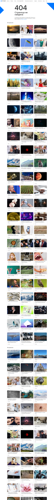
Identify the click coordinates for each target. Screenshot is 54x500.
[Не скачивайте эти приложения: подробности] (40, 191)
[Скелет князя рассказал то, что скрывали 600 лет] (40, 449)
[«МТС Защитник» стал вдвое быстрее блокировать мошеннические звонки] (27, 379)
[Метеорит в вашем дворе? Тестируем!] (13, 245)
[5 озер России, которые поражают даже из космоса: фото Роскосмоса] (13, 232)
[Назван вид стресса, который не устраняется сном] (13, 490)
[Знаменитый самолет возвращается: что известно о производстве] (27, 476)
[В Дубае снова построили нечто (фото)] (27, 178)
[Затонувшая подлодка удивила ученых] (27, 436)
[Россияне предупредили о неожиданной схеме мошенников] (27, 125)
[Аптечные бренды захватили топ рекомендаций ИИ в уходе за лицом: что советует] (40, 365)
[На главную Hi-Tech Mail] (4, 1)
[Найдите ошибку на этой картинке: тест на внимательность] (27, 205)
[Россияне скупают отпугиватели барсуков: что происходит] (40, 325)
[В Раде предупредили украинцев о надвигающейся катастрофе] (27, 44)
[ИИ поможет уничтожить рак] (13, 365)
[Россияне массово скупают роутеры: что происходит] (40, 58)
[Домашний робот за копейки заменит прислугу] (27, 258)
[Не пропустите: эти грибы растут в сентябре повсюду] (40, 392)
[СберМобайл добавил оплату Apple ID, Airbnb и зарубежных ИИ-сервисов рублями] (27, 352)
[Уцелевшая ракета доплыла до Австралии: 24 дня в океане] (13, 436)
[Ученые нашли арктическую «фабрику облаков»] (27, 298)
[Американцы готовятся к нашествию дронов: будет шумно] (13, 419)
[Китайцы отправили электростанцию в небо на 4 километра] (27, 71)
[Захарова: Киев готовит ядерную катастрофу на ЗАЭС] (13, 405)
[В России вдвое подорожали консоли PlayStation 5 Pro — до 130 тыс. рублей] (27, 98)
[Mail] (1, 1)
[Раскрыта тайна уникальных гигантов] (40, 463)
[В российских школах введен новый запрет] (40, 312)
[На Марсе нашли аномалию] (40, 178)
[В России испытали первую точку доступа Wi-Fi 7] (27, 232)
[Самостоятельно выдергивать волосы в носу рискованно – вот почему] (13, 258)
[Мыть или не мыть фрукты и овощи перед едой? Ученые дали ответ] (40, 138)
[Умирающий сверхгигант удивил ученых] (40, 436)
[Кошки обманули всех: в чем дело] (13, 58)
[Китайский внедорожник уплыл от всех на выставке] (13, 352)
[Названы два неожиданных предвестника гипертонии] (27, 58)
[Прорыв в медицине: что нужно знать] (40, 490)
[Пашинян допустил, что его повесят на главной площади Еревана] (13, 191)
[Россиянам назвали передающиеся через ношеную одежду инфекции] (40, 352)
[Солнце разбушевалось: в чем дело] (13, 218)
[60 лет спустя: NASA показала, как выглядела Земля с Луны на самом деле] (13, 44)
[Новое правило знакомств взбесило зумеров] (40, 85)
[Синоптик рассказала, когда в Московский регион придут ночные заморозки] (27, 405)
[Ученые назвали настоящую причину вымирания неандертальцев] (13, 178)
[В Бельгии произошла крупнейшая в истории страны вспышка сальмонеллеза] (40, 272)
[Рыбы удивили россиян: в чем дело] (40, 31)
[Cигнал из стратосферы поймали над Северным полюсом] (40, 476)
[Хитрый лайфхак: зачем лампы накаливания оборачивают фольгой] (27, 490)
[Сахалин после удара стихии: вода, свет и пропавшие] (40, 339)
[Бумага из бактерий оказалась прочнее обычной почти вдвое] (27, 325)
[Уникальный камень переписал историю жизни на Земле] (13, 31)
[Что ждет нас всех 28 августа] (13, 138)
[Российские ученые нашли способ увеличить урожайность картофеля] (27, 191)
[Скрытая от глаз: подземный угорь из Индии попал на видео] (40, 232)
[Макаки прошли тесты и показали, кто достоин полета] (40, 165)
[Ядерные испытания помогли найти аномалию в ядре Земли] (27, 365)
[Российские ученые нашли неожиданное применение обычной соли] (27, 85)
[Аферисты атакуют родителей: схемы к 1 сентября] (13, 272)
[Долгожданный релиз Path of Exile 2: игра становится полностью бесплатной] (40, 298)
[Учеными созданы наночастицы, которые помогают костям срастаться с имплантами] (40, 258)
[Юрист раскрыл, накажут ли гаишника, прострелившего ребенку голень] (40, 218)
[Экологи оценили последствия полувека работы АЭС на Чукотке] (40, 111)
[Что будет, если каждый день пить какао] (13, 71)
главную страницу (24, 19)
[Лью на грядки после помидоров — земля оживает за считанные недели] (27, 285)
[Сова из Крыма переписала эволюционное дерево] (40, 285)
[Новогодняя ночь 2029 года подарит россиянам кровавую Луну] (27, 151)
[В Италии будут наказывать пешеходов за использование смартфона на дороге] (27, 339)
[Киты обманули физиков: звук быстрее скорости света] (13, 339)
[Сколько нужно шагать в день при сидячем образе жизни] (27, 272)
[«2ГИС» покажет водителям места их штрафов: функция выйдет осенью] (27, 312)
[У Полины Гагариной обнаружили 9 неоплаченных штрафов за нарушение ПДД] (13, 312)
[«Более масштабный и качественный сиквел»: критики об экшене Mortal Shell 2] (40, 205)
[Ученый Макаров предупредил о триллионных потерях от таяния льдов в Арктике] (13, 392)
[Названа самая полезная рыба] (13, 298)
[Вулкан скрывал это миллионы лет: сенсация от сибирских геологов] (27, 165)
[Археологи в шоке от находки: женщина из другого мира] (40, 98)
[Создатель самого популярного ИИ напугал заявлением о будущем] (13, 285)
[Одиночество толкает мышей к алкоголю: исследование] (40, 405)
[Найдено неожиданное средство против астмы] (13, 325)
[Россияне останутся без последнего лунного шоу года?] (40, 125)
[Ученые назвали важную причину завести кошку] (27, 138)
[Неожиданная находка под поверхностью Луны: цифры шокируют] (27, 463)
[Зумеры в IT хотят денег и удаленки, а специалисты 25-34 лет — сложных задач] (27, 218)
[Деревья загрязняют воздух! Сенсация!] (27, 392)
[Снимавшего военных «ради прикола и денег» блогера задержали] (13, 379)
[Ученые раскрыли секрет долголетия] (13, 463)
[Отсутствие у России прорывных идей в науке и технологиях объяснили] (27, 111)
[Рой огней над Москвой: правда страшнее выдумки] (27, 449)
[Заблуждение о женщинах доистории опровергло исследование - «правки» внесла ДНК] (13, 476)
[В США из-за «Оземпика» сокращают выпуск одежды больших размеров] (40, 44)
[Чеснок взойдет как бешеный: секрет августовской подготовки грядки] (13, 205)
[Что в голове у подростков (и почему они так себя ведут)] (40, 151)
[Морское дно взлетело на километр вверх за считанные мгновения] (13, 165)
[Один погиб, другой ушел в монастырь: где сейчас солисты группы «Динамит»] (40, 71)
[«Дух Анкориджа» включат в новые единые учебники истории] (40, 245)
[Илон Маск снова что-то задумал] (13, 98)
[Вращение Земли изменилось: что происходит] (13, 111)
